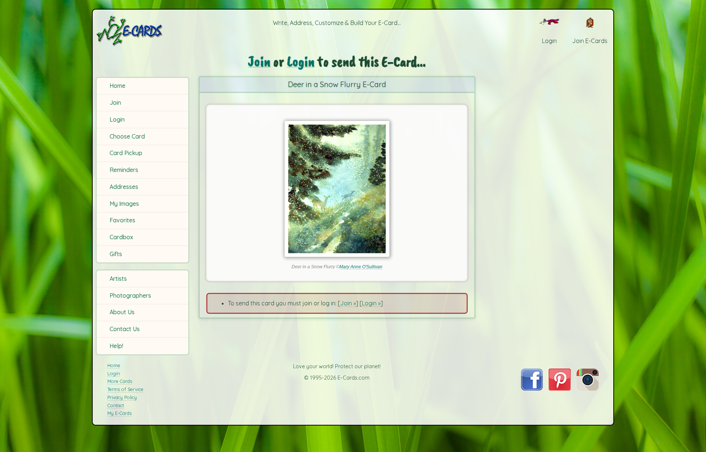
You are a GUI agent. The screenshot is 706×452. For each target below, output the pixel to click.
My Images (124, 203)
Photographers (130, 295)
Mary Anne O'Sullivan (360, 266)
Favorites (122, 220)
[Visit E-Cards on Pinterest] (560, 388)
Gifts (116, 254)
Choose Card (127, 136)
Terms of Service (125, 389)
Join (115, 102)
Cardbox (121, 237)
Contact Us (125, 329)
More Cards (119, 381)
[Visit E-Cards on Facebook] (532, 388)
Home (117, 85)
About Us (122, 312)
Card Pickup (126, 153)
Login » (371, 303)
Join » (348, 303)
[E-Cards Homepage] (142, 30)
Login (117, 119)
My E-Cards (119, 413)
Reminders (124, 169)
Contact (115, 405)
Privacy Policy (122, 397)
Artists (118, 278)
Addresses (124, 186)
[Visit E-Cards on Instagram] (588, 388)
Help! (116, 345)
